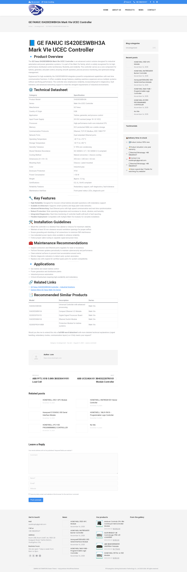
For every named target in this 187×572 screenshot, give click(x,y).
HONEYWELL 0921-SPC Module (55, 400)
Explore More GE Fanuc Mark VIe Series (46, 290)
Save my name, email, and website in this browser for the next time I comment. (55, 494)
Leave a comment (90, 343)
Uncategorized (61, 343)
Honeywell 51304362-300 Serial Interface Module (55, 413)
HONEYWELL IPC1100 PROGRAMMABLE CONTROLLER (55, 426)
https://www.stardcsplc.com (53, 358)
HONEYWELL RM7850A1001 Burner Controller (103, 401)
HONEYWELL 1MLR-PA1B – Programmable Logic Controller (102, 413)
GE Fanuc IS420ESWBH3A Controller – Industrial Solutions (53, 287)
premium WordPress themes (70, 568)
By (69, 343)
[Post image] (34, 403)
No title (93, 425)
